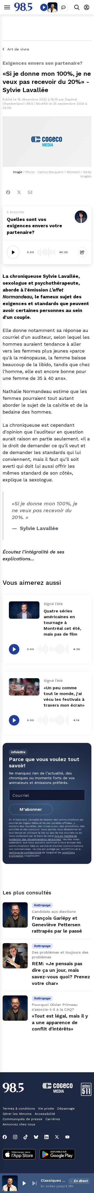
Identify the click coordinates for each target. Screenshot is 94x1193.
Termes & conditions (19, 1108)
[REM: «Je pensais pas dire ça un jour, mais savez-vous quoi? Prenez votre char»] (15, 955)
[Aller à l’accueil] (23, 9)
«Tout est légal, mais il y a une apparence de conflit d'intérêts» (60, 1022)
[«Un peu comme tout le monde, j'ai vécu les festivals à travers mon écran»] (24, 687)
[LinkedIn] (46, 1137)
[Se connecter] (86, 7)
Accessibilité (45, 1114)
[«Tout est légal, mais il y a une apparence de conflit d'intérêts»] (15, 1008)
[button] (24, 1183)
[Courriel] (30, 192)
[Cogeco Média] (58, 1091)
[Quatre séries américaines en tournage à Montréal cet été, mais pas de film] (24, 610)
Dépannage (66, 1108)
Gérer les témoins (17, 1114)
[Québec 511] (86, 1094)
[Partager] (82, 252)
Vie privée (46, 1108)
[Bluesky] (36, 1137)
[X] (57, 1137)
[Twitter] (19, 192)
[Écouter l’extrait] (13, 252)
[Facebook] (8, 192)
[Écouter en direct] (44, 7)
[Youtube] (67, 1137)
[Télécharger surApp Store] (19, 1155)
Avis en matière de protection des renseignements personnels (43, 837)
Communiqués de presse (22, 1119)
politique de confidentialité (25, 852)
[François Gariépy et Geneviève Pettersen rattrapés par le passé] (15, 915)
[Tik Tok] (26, 1137)
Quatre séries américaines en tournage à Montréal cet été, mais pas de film (62, 622)
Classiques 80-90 (53, 1180)
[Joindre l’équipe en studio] (63, 7)
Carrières (52, 1119)
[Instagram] (15, 1137)
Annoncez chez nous (19, 1124)
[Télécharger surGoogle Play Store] (57, 1155)
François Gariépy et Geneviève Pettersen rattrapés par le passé (57, 924)
